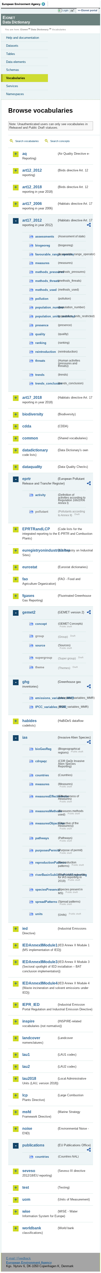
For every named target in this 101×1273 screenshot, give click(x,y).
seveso (28, 1171)
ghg (25, 682)
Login (65, 10)
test (25, 1187)
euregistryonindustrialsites (39, 550)
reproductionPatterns (46, 862)
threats (40, 360)
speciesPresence (46, 889)
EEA (25, 4)
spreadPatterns (46, 902)
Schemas (12, 70)
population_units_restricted (46, 316)
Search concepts (60, 141)
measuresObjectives (46, 823)
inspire (28, 1021)
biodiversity (32, 414)
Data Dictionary (40, 29)
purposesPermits (46, 850)
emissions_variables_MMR (46, 698)
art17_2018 (32, 398)
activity (40, 495)
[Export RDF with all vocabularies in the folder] (89, 225)
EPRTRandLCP (36, 529)
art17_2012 (32, 220)
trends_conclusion (46, 383)
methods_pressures (46, 272)
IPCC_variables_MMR (46, 707)
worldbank (31, 1228)
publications (33, 1145)
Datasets (12, 45)
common (30, 438)
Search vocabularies (27, 141)
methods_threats (46, 281)
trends (39, 375)
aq (24, 154)
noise (27, 1129)
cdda (26, 426)
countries (42, 775)
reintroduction (45, 352)
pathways (42, 838)
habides (29, 721)
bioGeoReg (43, 749)
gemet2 (28, 612)
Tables (10, 54)
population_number (46, 307)
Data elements (16, 62)
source (40, 645)
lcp (25, 1095)
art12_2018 (32, 187)
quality (40, 334)
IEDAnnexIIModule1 (39, 945)
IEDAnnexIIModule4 (39, 983)
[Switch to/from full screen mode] (73, 10)
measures (42, 263)
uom (26, 1199)
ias (24, 737)
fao (25, 579)
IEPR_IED (31, 1005)
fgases (28, 596)
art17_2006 (32, 204)
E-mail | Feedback (18, 1258)
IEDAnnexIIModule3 (39, 962)
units (39, 914)
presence (41, 325)
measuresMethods (46, 811)
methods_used (46, 290)
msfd (26, 1112)
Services (12, 86)
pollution (41, 298)
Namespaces (15, 94)
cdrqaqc (41, 761)
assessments (44, 236)
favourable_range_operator (46, 254)
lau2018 (29, 1079)
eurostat (29, 567)
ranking (40, 343)
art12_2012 (32, 170)
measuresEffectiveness (46, 796)
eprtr (26, 479)
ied (25, 929)
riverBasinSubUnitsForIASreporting (46, 875)
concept (41, 624)
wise (26, 1211)
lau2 (26, 1067)
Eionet (24, 29)
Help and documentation (22, 37)
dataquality (32, 467)
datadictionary (35, 450)
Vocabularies (15, 78)
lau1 (26, 1055)
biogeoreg (42, 245)
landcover (31, 1038)
